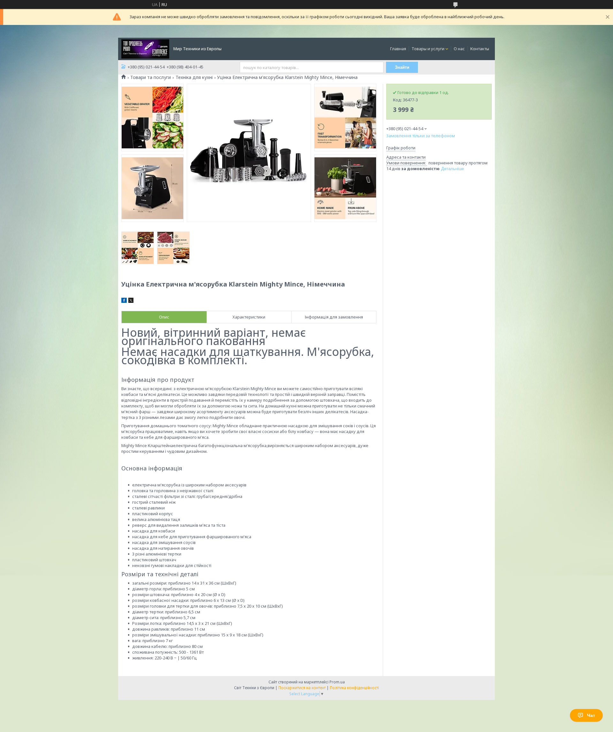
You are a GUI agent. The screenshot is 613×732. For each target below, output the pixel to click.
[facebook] (124, 301)
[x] (130, 301)
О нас (459, 48)
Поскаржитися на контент (302, 687)
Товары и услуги (428, 48)
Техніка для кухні (194, 77)
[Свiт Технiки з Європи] (145, 48)
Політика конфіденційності (354, 687)
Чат (591, 715)
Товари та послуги (150, 77)
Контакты (479, 48)
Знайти (402, 67)
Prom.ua (337, 682)
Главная (398, 48)
